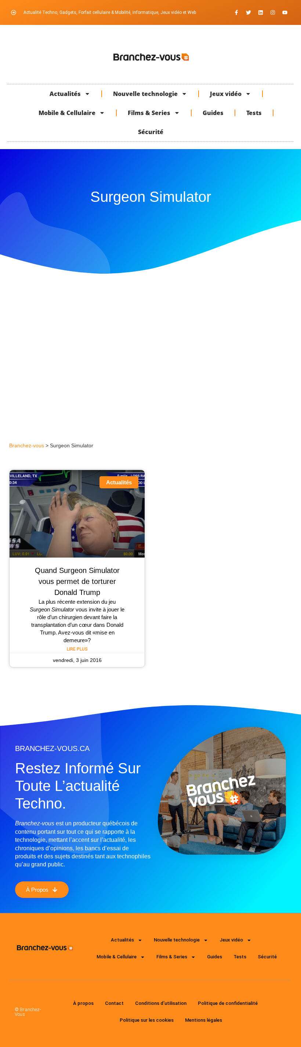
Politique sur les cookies (147, 1020)
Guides (213, 113)
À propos (83, 1003)
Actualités (65, 94)
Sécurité (150, 132)
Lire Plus (77, 649)
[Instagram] (273, 12)
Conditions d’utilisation (160, 1003)
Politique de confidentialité (228, 1003)
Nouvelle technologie (145, 94)
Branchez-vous (26, 445)
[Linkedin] (260, 12)
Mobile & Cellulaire (67, 113)
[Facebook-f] (236, 12)
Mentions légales (203, 1020)
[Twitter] (248, 12)
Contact (114, 1003)
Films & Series (149, 113)
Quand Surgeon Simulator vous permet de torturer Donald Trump (77, 581)
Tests (254, 113)
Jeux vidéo (226, 94)
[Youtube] (285, 12)
